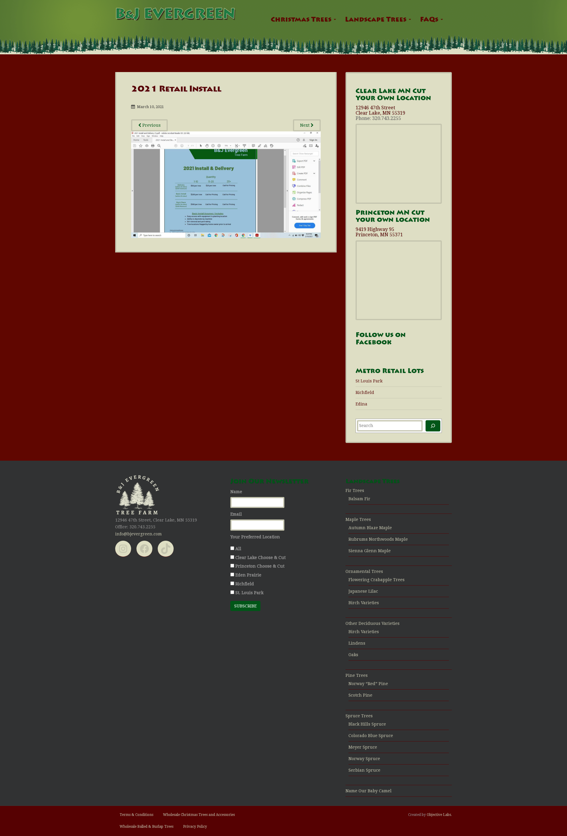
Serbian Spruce (364, 770)
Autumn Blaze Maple (370, 527)
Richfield (365, 392)
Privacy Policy (195, 826)
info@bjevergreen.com (138, 534)
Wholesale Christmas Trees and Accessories (199, 815)
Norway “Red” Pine (368, 683)
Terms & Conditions (136, 815)
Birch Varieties (363, 602)
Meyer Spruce (362, 747)
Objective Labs (439, 815)
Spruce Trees (359, 715)
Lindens (356, 643)
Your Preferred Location (255, 536)
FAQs (430, 20)
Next (305, 125)
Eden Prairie (248, 575)
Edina (361, 404)
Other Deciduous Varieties (373, 623)
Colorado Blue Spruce (370, 735)
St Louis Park (369, 381)
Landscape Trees (376, 20)
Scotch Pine (360, 695)
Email (236, 514)
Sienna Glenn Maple (369, 550)
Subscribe (245, 606)
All (238, 548)
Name (236, 491)
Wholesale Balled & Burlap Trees (146, 826)
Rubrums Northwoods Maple (378, 539)
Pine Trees (357, 675)
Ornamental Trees (364, 571)
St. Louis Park (249, 592)
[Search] (433, 425)
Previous (151, 125)
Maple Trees (358, 519)
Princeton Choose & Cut (259, 566)
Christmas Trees (302, 20)
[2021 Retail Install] (226, 184)
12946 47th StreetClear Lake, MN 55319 (380, 110)
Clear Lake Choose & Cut (260, 557)
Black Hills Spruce (367, 724)
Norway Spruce (364, 758)
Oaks (353, 654)
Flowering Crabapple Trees (376, 579)
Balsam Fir (359, 498)
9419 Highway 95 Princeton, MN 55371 (379, 231)
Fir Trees (355, 490)
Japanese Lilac (363, 591)
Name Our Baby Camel (369, 790)
